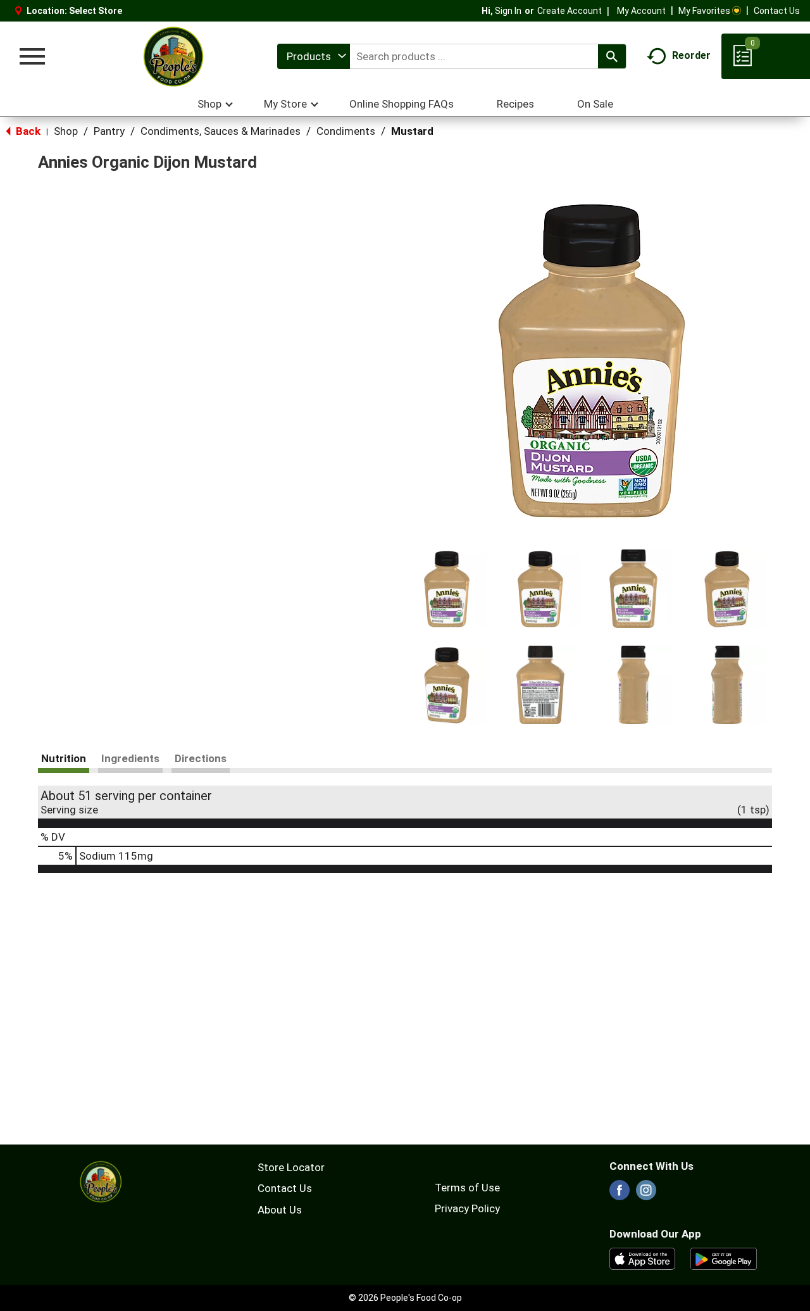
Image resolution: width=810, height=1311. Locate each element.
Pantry (109, 131)
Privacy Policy (467, 1208)
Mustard (412, 131)
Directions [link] (201, 758)
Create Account (569, 11)
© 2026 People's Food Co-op (405, 1298)
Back (26, 131)
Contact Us (777, 11)
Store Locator (291, 1167)
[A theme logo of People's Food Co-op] (172, 56)
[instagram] (646, 1194)
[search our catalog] (612, 56)
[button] (447, 588)
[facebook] (619, 1194)
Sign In (508, 11)
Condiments (345, 131)
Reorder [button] (691, 55)
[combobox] (313, 56)
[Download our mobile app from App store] (642, 1257)
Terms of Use (467, 1187)
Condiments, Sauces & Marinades (220, 131)
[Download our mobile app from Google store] (723, 1257)
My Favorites (704, 11)
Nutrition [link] (63, 758)
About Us (280, 1209)
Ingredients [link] (130, 758)
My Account (641, 11)
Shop (66, 131)
